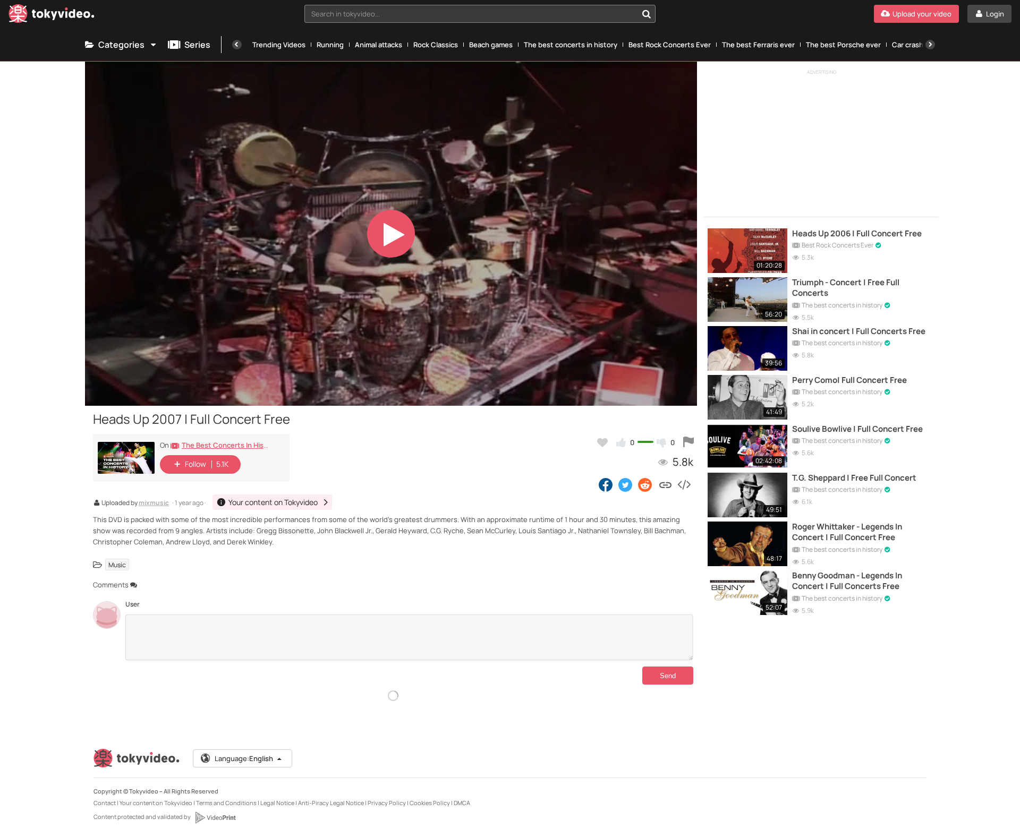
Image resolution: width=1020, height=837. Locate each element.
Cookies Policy (430, 803)
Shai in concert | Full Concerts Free (858, 331)
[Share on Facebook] (606, 484)
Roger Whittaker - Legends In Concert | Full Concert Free (847, 532)
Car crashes (911, 44)
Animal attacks (378, 44)
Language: (244, 758)
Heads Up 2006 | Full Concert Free (857, 233)
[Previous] (237, 44)
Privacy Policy (387, 803)
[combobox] (480, 14)
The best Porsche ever (843, 44)
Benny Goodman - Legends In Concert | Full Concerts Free (847, 581)
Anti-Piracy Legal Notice (331, 803)
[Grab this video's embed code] (683, 484)
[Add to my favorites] (602, 442)
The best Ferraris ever (758, 44)
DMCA (462, 803)
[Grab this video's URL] (665, 484)
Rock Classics (435, 44)
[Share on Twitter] (625, 484)
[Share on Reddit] (645, 484)
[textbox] (471, 13)
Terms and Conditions (226, 803)
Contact (105, 803)
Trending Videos (278, 44)
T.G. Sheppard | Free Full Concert (854, 478)
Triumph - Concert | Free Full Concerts (845, 287)
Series (197, 44)
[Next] (930, 44)
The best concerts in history (570, 44)
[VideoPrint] (215, 817)
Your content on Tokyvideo (156, 803)
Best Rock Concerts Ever (669, 44)
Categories (121, 44)
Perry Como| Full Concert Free (849, 380)
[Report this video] (688, 442)
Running (330, 44)
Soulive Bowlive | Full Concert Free (857, 429)
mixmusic (154, 503)
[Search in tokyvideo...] (647, 14)
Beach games (491, 44)
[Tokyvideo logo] (51, 15)
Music (117, 564)
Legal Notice (277, 803)
